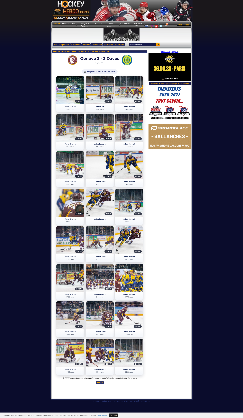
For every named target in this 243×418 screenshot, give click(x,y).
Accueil (56, 23)
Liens (73, 23)
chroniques (117, 401)
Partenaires (125, 23)
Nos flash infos (138, 24)
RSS (167, 26)
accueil (96, 401)
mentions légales (142, 401)
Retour (100, 382)
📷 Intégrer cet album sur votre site (99, 72)
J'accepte (113, 415)
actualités (106, 401)
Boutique (98, 23)
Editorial (65, 23)
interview (128, 401)
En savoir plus (102, 415)
